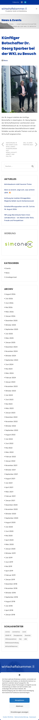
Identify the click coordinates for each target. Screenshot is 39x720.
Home (4, 24)
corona (7, 632)
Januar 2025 (10, 342)
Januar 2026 (10, 316)
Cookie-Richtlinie (8, 717)
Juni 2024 (9, 364)
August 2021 (10, 479)
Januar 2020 (10, 549)
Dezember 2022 (11, 417)
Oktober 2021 (10, 470)
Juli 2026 (9, 299)
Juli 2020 (9, 527)
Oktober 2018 (10, 593)
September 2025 (11, 329)
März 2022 (9, 452)
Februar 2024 (10, 378)
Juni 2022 (9, 443)
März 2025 (9, 338)
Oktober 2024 (10, 356)
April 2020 (9, 540)
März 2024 (9, 373)
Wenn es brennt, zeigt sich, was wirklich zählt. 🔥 (19, 191)
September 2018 (11, 597)
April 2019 (9, 571)
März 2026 (9, 312)
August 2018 (10, 601)
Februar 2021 (10, 496)
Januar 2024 (10, 382)
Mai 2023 (8, 404)
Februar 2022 (10, 457)
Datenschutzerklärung (21, 717)
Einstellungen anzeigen (19, 712)
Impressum (32, 717)
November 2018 (11, 588)
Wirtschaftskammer (11, 646)
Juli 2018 (9, 606)
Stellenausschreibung (12, 642)
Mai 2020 (9, 536)
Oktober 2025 (10, 325)
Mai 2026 (8, 307)
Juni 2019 (9, 562)
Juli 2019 (8, 558)
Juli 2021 (8, 483)
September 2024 (11, 360)
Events (8, 268)
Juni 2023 (9, 400)
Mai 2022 (8, 448)
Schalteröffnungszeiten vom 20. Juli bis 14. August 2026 (19, 208)
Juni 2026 (9, 303)
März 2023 (9, 408)
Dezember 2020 (11, 505)
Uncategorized (11, 277)
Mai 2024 (8, 369)
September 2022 (11, 430)
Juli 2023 (9, 395)
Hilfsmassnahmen (10, 639)
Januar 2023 (10, 413)
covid (24, 632)
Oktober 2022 (10, 426)
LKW (25, 639)
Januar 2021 (10, 500)
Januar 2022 (10, 461)
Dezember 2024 (11, 347)
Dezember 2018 (11, 584)
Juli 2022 (9, 439)
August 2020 (10, 522)
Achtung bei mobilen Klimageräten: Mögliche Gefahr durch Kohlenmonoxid (19, 199)
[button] (19, 675)
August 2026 (10, 294)
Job (20, 639)
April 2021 (9, 487)
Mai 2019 (8, 566)
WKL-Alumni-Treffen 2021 (28, 143)
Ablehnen (19, 706)
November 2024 (11, 351)
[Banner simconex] (19, 244)
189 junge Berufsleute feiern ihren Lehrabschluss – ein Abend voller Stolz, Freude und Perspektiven (19, 217)
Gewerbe (27, 635)
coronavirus (16, 632)
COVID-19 (8, 635)
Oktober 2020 (10, 514)
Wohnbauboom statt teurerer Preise (18, 184)
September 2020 (11, 518)
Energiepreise (18, 635)
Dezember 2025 (11, 321)
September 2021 (11, 474)
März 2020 (9, 544)
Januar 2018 (10, 615)
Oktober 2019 (10, 553)
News (11, 24)
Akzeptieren (19, 700)
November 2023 (11, 386)
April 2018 (9, 610)
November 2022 (11, 421)
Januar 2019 (10, 579)
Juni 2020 (9, 531)
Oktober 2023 (10, 391)
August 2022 (10, 435)
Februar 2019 (10, 575)
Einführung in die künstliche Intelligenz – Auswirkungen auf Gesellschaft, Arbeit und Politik (11, 149)
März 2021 (9, 492)
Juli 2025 (9, 334)
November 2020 (11, 509)
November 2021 (11, 465)
